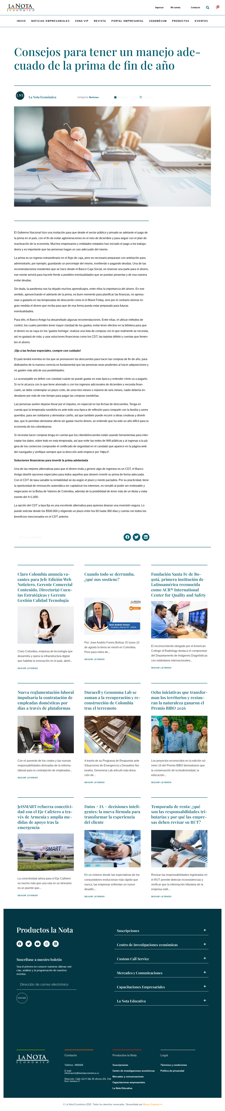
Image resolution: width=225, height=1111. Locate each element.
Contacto (195, 7)
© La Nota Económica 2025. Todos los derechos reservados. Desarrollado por (112, 1104)
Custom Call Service (133, 958)
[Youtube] (37, 944)
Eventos (201, 21)
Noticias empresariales (50, 21)
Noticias (94, 97)
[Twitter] (28, 944)
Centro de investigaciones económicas (147, 944)
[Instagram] (46, 944)
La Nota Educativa (131, 1000)
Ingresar (159, 7)
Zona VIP (81, 21)
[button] (207, 8)
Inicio (21, 21)
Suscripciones (128, 930)
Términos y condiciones (173, 1065)
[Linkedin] (55, 944)
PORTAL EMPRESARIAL (127, 21)
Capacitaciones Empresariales (141, 986)
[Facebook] (20, 944)
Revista (100, 21)
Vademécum (158, 21)
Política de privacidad (172, 1071)
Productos (180, 21)
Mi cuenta (175, 7)
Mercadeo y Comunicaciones (139, 972)
